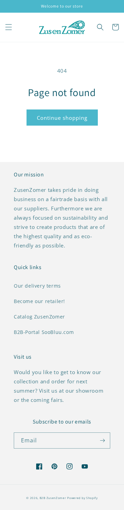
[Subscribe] (102, 440)
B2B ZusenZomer (53, 498)
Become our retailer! (39, 301)
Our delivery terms (37, 285)
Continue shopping (62, 117)
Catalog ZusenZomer (39, 316)
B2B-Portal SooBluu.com (44, 332)
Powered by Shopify (82, 498)
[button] (8, 27)
